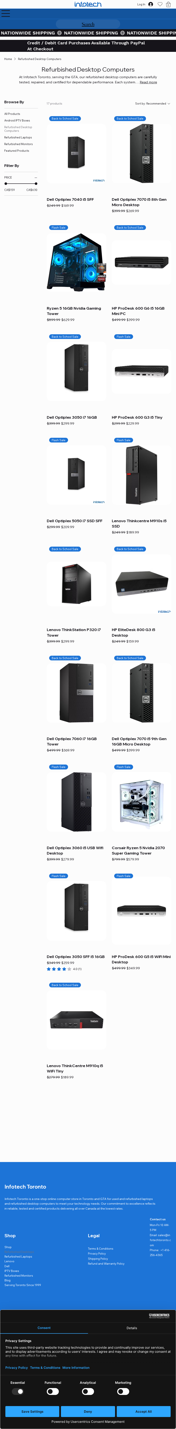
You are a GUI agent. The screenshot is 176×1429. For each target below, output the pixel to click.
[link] (64, 969)
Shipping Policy (98, 1258)
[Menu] (6, 13)
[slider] (5, 183)
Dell (7, 1266)
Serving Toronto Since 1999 (23, 1285)
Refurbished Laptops (18, 1256)
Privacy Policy (97, 1253)
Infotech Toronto (25, 1186)
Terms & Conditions (100, 1248)
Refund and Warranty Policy (106, 1263)
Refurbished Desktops (19, 1252)
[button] (168, 4)
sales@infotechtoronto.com (160, 1240)
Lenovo (9, 1261)
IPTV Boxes (12, 1271)
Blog (8, 1280)
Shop (8, 1247)
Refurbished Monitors (19, 1275)
